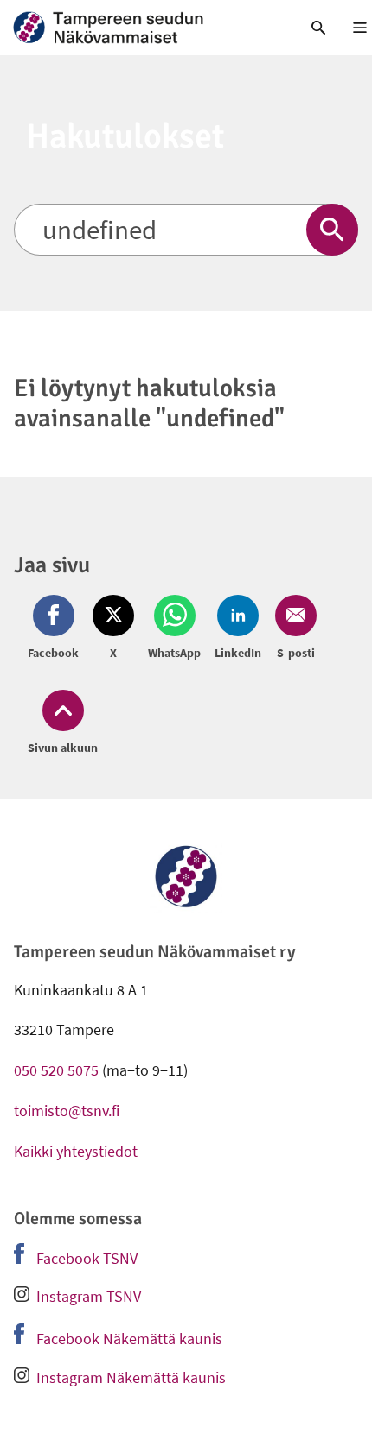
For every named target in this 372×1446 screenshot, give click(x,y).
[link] (139, 27)
